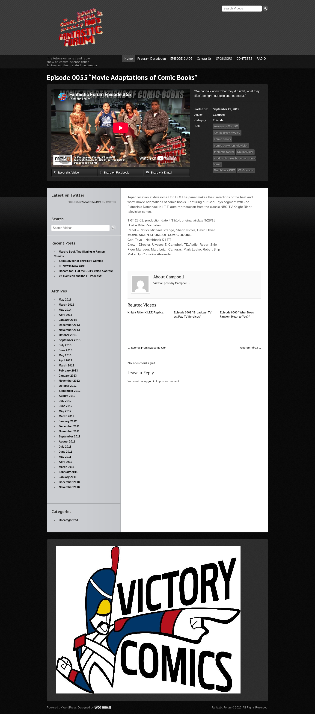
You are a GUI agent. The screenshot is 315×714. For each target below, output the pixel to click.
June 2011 (65, 451)
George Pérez (250, 347)
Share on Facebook (116, 172)
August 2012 (67, 396)
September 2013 (69, 340)
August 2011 (67, 441)
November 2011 (69, 431)
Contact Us (204, 58)
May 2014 (65, 309)
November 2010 (69, 487)
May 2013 (65, 355)
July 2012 (65, 401)
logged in (149, 381)
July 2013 (65, 345)
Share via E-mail (161, 172)
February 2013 (68, 370)
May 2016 (65, 299)
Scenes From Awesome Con (147, 347)
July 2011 (65, 446)
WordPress (69, 707)
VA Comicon (246, 170)
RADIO (261, 58)
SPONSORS (224, 58)
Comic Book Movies (227, 132)
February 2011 (68, 472)
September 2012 (69, 390)
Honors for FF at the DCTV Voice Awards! (86, 271)
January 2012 (68, 421)
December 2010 (69, 482)
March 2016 (66, 304)
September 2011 (69, 436)
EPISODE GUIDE (181, 58)
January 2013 (68, 375)
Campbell (219, 114)
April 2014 (65, 314)
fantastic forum (224, 152)
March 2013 (66, 365)
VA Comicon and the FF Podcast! (80, 276)
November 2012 (69, 380)
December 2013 (69, 325)
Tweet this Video (68, 172)
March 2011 (66, 467)
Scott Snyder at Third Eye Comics (81, 261)
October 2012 (68, 385)
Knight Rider (245, 152)
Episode (218, 120)
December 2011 (69, 426)
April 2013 (65, 360)
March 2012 (66, 416)
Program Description (151, 58)
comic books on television (231, 145)
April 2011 (65, 461)
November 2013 (69, 330)
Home (129, 58)
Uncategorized (68, 520)
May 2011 (65, 456)
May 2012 (65, 411)
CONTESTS (244, 58)
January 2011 (68, 477)
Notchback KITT (224, 170)
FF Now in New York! (72, 266)
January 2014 (68, 320)
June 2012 (65, 406)
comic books (222, 139)
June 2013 (65, 350)
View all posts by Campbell (172, 283)
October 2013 (68, 335)
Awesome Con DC (226, 126)
